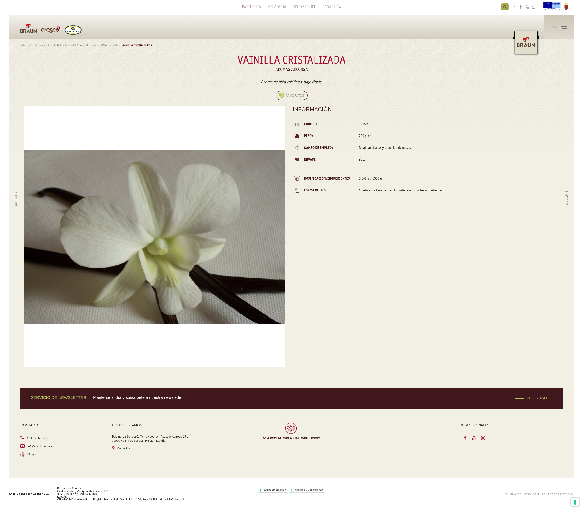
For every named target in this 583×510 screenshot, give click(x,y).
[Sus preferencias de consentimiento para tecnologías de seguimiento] (575, 502)
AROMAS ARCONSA (106, 45)
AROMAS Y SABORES (77, 45)
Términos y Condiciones (308, 490)
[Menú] (564, 27)
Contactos (123, 448)
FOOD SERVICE (304, 6)
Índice (24, 45)
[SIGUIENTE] (566, 213)
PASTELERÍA (251, 6)
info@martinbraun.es (41, 446)
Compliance (513, 494)
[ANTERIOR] (16, 213)
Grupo (32, 454)
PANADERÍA (331, 6)
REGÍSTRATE (538, 398)
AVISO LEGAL (532, 494)
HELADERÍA (277, 6)
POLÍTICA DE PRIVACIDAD (557, 494)
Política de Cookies (274, 490)
